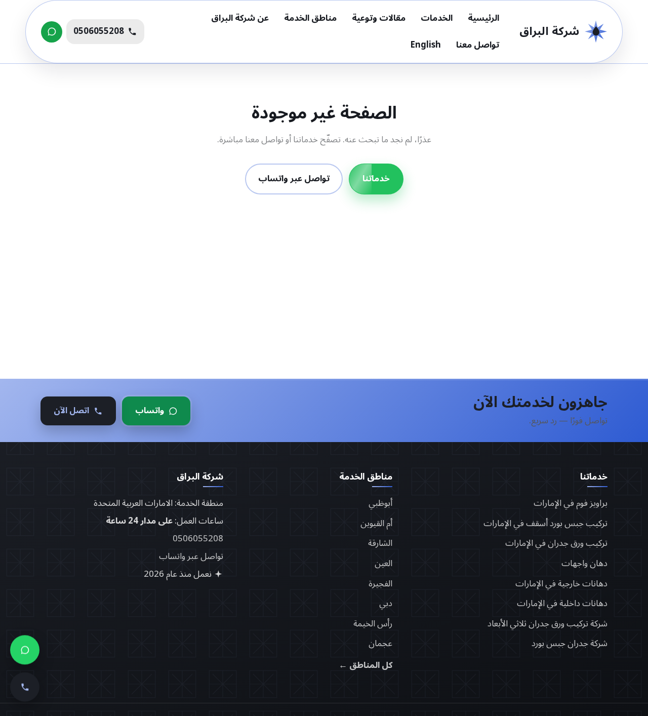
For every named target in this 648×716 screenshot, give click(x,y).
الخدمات (437, 18)
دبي (385, 603)
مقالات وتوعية (379, 18)
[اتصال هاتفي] (24, 691)
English (425, 45)
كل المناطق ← (365, 665)
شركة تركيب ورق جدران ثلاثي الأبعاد (548, 624)
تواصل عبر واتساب (294, 179)
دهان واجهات (584, 563)
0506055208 (198, 539)
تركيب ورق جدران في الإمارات (556, 543)
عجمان (380, 643)
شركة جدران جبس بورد (570, 643)
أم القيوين (376, 523)
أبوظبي (380, 503)
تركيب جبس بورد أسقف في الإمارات (545, 523)
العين (383, 563)
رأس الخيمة (372, 624)
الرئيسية (483, 18)
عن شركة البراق (240, 18)
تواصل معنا (477, 45)
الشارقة (380, 543)
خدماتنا (376, 179)
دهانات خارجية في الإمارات (561, 584)
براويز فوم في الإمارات (571, 503)
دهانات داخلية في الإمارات (562, 603)
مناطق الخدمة (310, 18)
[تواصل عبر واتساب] (51, 32)
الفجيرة (380, 584)
